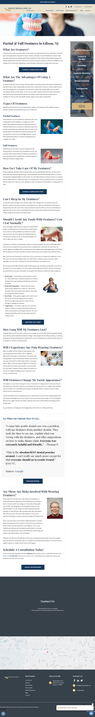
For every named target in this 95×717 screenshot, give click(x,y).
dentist (27, 110)
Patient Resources (30, 690)
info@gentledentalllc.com (83, 685)
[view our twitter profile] (71, 6)
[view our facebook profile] (66, 6)
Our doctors (28, 680)
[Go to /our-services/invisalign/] (82, 65)
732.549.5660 (88, 7)
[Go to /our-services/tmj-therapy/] (82, 96)
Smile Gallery (28, 685)
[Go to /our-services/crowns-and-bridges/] (82, 58)
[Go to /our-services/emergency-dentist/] (82, 88)
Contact (27, 695)
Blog (26, 693)
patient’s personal (18, 107)
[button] (47, 2)
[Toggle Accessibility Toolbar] (3, 714)
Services (27, 683)
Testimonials (28, 688)
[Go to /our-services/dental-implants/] (82, 81)
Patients (26, 92)
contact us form (29, 556)
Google (19, 471)
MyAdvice (36, 707)
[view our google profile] (69, 6)
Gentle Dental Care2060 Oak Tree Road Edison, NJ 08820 (58, 683)
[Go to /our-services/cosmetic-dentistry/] (82, 73)
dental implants (20, 523)
